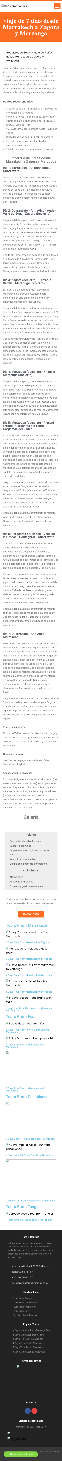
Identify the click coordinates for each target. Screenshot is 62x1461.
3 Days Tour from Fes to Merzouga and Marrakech (27, 1031)
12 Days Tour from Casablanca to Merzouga (30, 1200)
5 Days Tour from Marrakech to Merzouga (29, 991)
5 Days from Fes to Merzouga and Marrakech (25, 1089)
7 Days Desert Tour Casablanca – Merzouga (30, 1138)
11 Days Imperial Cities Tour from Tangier (29, 1219)
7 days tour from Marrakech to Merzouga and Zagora (29, 1009)
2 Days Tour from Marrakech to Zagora (27, 942)
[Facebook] (28, 1411)
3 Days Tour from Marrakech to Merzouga (29, 958)
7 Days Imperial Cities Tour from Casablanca (30, 1155)
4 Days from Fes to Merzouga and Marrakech (25, 1045)
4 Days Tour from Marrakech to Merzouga (29, 975)
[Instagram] (34, 1411)
